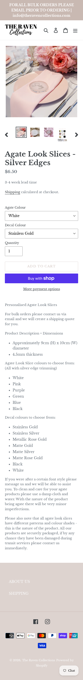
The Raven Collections (38, 660)
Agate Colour (15, 208)
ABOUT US (19, 581)
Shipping (12, 192)
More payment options (41, 289)
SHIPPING (19, 593)
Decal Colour (15, 225)
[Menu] (75, 30)
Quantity (12, 243)
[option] (21, 132)
